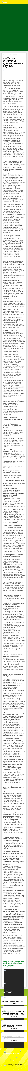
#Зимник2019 (19, 963)
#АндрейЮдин (8, 962)
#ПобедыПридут (8, 965)
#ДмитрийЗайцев (9, 963)
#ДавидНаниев (19, 962)
